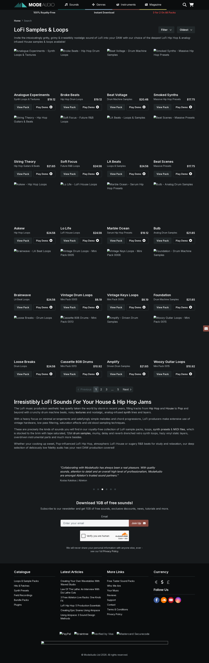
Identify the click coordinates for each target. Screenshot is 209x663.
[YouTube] (171, 600)
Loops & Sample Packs (26, 581)
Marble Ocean (118, 228)
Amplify (113, 362)
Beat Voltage (117, 95)
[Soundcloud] (164, 600)
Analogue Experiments (32, 95)
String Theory (25, 162)
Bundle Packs (21, 600)
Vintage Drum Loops (77, 295)
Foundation (162, 295)
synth (127, 412)
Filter (164, 29)
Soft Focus (69, 162)
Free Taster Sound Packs (121, 581)
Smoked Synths (166, 95)
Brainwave (22, 295)
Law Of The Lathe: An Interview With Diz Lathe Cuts (80, 591)
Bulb (157, 228)
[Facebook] (157, 600)
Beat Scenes (163, 162)
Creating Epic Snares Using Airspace (80, 610)
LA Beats (114, 162)
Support (111, 600)
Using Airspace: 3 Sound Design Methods (78, 617)
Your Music (113, 590)
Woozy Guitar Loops (169, 362)
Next (126, 389)
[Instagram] (178, 600)
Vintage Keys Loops (122, 295)
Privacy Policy (110, 551)
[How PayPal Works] (65, 633)
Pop (180, 408)
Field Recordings (23, 595)
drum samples (82, 433)
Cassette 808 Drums (77, 362)
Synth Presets (21, 590)
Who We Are (114, 585)
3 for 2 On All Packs (164, 12)
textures (81, 412)
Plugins (18, 604)
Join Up (137, 523)
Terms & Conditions (117, 609)
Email (104, 516)
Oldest (184, 29)
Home (17, 20)
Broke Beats (70, 95)
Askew (19, 228)
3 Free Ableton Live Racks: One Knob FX (81, 599)
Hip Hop (154, 408)
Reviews (111, 595)
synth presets (161, 429)
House (170, 408)
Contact (111, 604)
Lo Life (66, 228)
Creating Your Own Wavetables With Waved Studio (80, 583)
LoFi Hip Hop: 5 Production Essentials (80, 605)
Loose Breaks (24, 362)
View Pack (23, 107)
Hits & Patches (21, 585)
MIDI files (179, 429)
